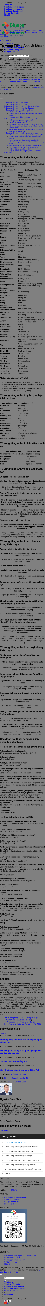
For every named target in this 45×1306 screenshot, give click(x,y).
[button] (8, 1295)
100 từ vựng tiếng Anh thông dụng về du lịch (21, 1018)
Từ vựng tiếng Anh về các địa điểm (17, 1020)
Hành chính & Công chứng (26, 32)
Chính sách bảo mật (12, 1258)
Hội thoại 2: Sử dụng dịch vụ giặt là (20, 149)
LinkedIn (18, 1082)
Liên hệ (7, 15)
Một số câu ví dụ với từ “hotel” (19, 104)
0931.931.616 (12, 1190)
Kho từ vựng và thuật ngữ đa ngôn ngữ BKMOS (22, 1024)
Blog (11, 40)
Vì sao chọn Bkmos (11, 1200)
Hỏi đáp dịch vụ (10, 1204)
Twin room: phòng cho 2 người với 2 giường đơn (24, 140)
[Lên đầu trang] (1, 1274)
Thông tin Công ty (32, 30)
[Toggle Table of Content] (1, 99)
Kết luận (9, 153)
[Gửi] (5, 1280)
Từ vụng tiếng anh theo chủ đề (16, 1078)
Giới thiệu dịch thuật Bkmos (15, 1198)
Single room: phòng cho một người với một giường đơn (26, 135)
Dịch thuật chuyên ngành (14, 7)
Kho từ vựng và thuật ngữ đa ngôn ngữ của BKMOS (20, 81)
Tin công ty (8, 43)
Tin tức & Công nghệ (12, 1284)
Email (24, 1082)
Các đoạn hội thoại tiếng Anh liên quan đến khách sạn (24, 145)
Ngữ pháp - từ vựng (7, 37)
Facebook (10, 1082)
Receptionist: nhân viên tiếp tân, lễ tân (21, 121)
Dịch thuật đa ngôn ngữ (13, 11)
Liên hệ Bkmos (5, 1131)
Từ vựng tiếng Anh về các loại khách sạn (19, 110)
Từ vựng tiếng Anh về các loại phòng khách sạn (22, 133)
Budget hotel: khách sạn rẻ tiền (19, 112)
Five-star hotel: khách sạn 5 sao (20, 117)
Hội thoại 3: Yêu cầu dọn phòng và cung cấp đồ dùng (26, 151)
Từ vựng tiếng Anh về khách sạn (17, 102)
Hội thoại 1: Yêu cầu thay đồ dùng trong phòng (24, 147)
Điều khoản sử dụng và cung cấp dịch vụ (20, 1256)
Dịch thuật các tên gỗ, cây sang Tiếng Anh (20, 1070)
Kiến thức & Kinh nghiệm (14, 1286)
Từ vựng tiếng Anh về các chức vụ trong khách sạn (23, 119)
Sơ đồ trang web (10, 1262)
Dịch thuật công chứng (13, 9)
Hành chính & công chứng (14, 50)
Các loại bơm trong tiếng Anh (13, 1061)
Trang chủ (8, 5)
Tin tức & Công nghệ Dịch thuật (12, 30)
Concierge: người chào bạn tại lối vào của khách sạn (26, 124)
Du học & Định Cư (11, 52)
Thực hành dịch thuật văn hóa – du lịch (19, 1022)
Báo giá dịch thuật (11, 13)
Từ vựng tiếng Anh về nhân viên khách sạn (20, 108)
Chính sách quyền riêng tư (14, 1260)
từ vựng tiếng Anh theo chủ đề (28, 79)
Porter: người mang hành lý (18, 122)
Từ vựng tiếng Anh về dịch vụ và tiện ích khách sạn (23, 106)
